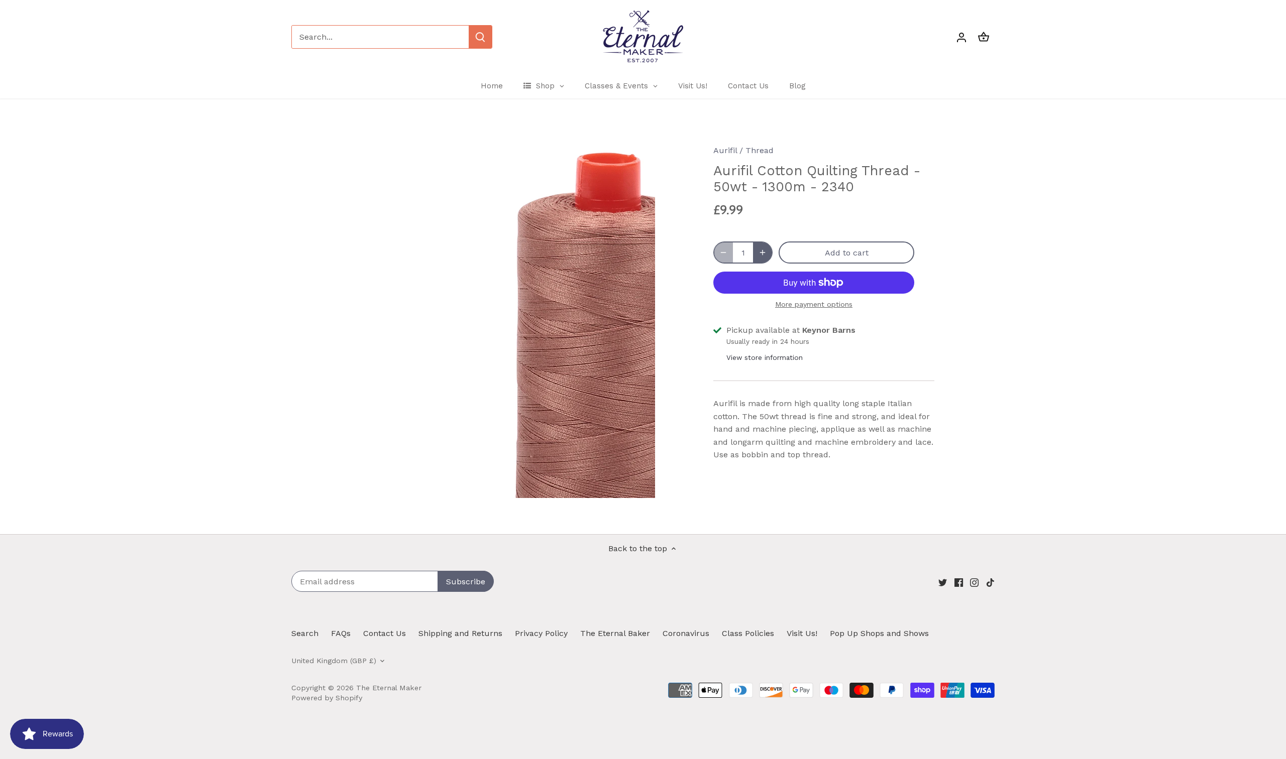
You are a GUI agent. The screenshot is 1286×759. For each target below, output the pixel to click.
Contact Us (384, 633)
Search (304, 633)
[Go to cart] (984, 37)
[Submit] (480, 37)
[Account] (961, 37)
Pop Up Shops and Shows (879, 633)
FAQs (341, 633)
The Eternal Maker (388, 688)
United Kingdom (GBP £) (333, 661)
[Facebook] (958, 582)
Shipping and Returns (460, 633)
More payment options (813, 304)
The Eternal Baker (615, 633)
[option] (520, 316)
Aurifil (725, 150)
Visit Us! (802, 633)
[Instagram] (974, 582)
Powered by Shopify (326, 698)
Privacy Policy (541, 633)
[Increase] (762, 252)
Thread (759, 150)
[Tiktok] (990, 582)
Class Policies (748, 633)
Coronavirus (686, 633)
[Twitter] (942, 582)
